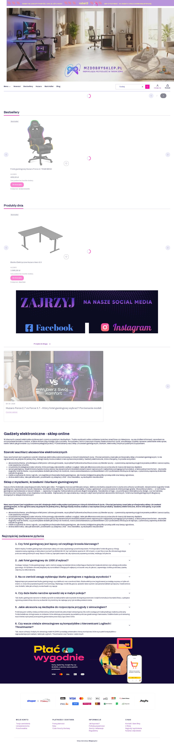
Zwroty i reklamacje (96, 728)
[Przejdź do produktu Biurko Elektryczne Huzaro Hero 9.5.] (40, 236)
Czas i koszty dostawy (61, 728)
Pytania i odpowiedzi (133, 731)
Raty (54, 726)
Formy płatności (58, 724)
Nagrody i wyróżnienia (133, 728)
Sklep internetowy (86, 741)
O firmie (128, 726)
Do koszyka (17, 185)
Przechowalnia (21, 728)
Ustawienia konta (22, 726)
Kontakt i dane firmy (132, 724)
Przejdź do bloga (41, 344)
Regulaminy (93, 731)
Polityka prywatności (97, 726)
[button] (147, 87)
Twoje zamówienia (23, 724)
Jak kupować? (94, 724)
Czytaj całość (11, 412)
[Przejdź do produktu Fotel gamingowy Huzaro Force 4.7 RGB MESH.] (40, 143)
